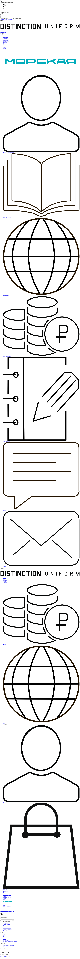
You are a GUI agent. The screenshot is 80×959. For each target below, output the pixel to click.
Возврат (4, 925)
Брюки (4, 44)
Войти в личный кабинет (8, 152)
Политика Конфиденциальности (10, 941)
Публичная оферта (7, 928)
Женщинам (5, 37)
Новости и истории (7, 217)
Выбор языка (6, 295)
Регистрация (10, 19)
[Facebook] (3, 7)
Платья (4, 48)
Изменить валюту (7, 356)
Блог (4, 579)
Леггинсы (5, 42)
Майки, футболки (7, 46)
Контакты (5, 566)
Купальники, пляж (7, 895)
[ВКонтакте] (4, 5)
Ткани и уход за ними (7, 929)
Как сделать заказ (6, 923)
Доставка (5, 930)
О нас (4, 934)
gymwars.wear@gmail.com (8, 945)
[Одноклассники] (3, 8)
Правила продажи (7, 926)
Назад (4, 905)
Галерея (4, 935)
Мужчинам (5, 38)
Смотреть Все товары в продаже (7, 911)
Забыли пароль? (3, 19)
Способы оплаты (6, 924)
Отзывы (4, 939)
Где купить (5, 940)
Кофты (4, 47)
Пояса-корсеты (6, 41)
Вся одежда (5, 40)
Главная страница (7, 906)
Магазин (5, 580)
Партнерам (5, 936)
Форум (4, 510)
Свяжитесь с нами (7, 946)
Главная (4, 578)
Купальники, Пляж (7, 43)
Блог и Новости (6, 441)
